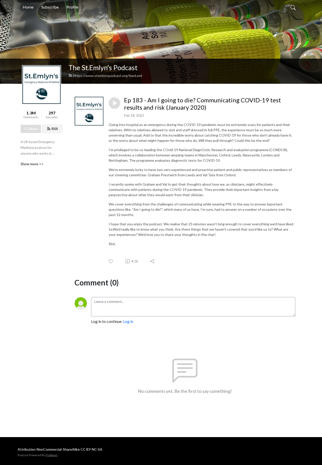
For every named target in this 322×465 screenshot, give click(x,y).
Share (33, 128)
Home (28, 7)
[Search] (293, 7)
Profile (72, 7)
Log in (128, 321)
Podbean (52, 455)
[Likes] (111, 261)
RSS (55, 128)
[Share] (152, 261)
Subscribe (50, 7)
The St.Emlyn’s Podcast (103, 67)
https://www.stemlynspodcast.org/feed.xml (107, 75)
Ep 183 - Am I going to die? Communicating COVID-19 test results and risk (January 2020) (202, 104)
